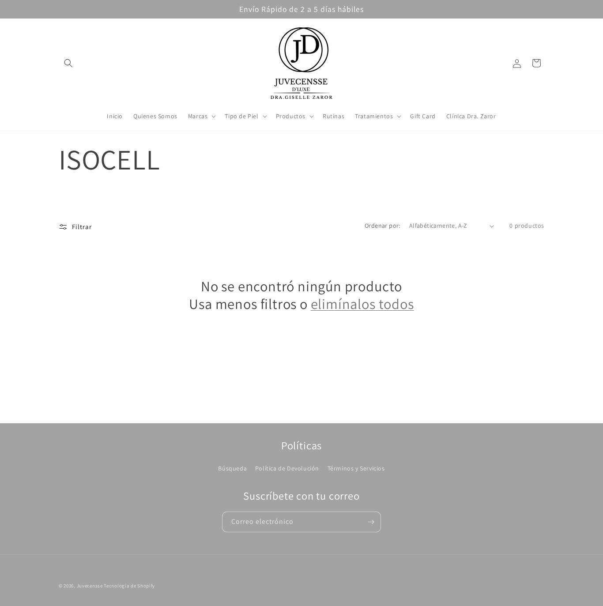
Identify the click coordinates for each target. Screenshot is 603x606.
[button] (68, 63)
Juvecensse (90, 586)
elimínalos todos (362, 304)
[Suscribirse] (371, 522)
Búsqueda (232, 468)
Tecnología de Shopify (129, 586)
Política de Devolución (287, 468)
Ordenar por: (382, 226)
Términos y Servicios (356, 468)
